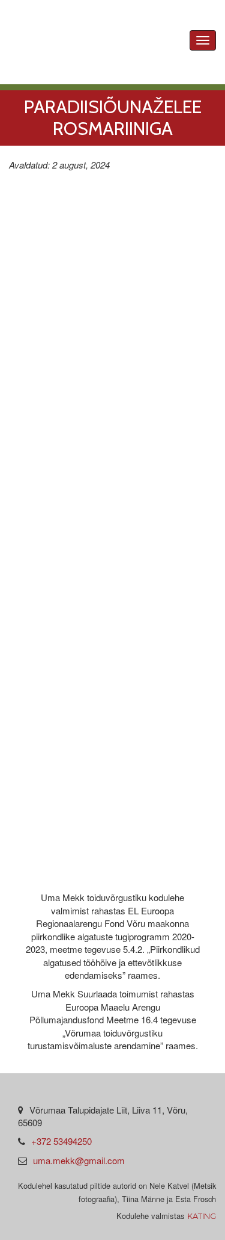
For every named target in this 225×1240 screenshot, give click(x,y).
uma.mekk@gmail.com (79, 1160)
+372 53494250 (61, 1141)
